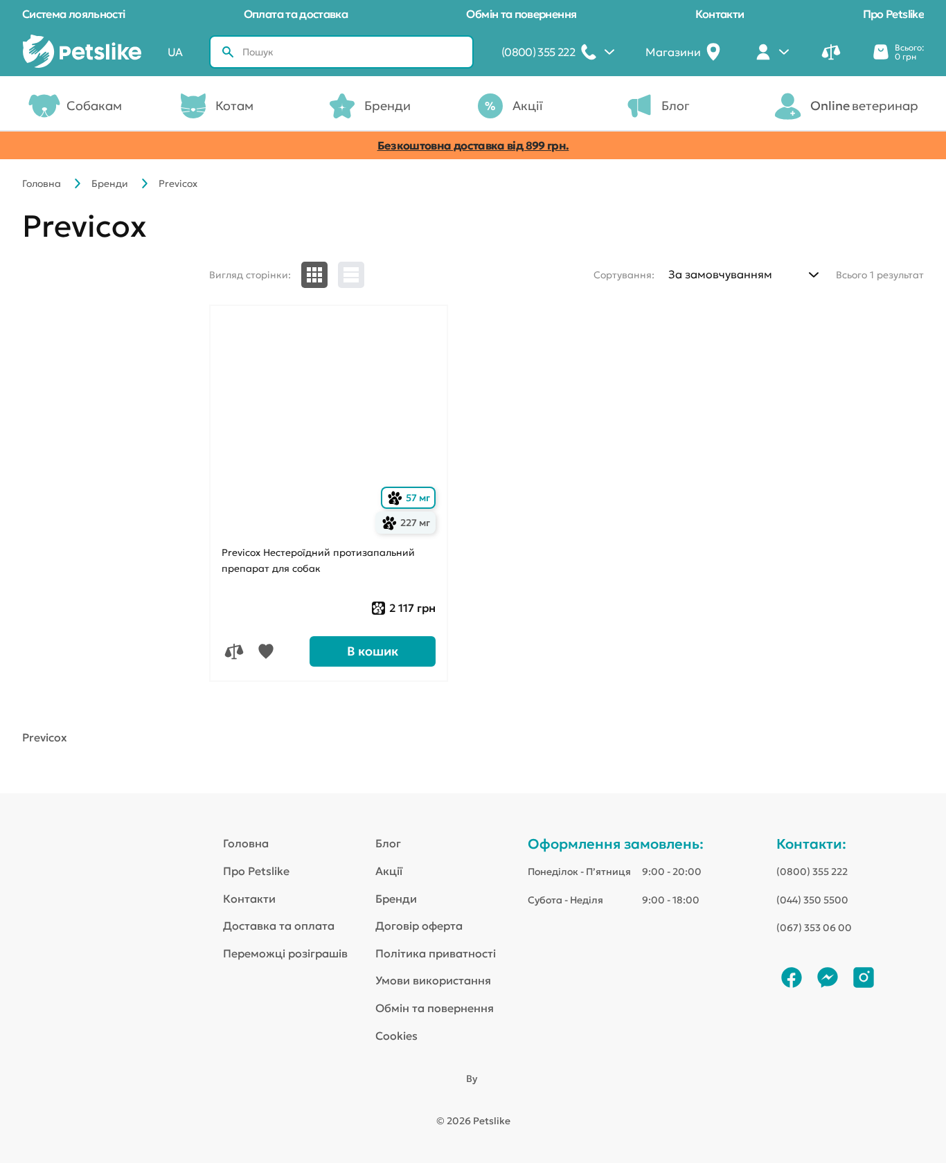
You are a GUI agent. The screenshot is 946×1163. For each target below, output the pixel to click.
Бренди (387, 106)
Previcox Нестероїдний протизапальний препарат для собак (318, 560)
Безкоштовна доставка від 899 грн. (473, 145)
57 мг (412, 498)
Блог (675, 106)
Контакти (719, 14)
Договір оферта (419, 925)
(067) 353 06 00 (814, 927)
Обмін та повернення (521, 14)
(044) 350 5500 (812, 900)
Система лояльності (73, 14)
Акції (527, 106)
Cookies (396, 1036)
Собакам (94, 106)
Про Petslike (893, 14)
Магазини (673, 52)
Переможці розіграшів (285, 953)
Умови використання (433, 980)
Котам (234, 106)
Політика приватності (435, 953)
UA (175, 52)
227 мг (409, 523)
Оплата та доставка (296, 14)
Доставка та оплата (278, 925)
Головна (41, 183)
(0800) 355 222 (812, 871)
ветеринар (864, 106)
